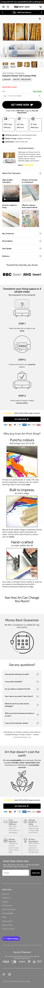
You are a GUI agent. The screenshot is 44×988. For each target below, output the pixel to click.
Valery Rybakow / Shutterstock (13, 73)
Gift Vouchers (7, 906)
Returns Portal (7, 921)
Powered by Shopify (23, 981)
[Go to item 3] (20, 64)
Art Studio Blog (7, 913)
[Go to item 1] (5, 64)
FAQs (4, 917)
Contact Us (6, 898)
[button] (2, 12)
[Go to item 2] (12, 64)
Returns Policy (7, 925)
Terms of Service (8, 929)
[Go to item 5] (34, 64)
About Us (5, 894)
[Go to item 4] (27, 64)
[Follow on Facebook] (3, 974)
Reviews (5, 902)
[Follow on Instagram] (9, 974)
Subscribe (36, 872)
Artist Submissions (9, 909)
